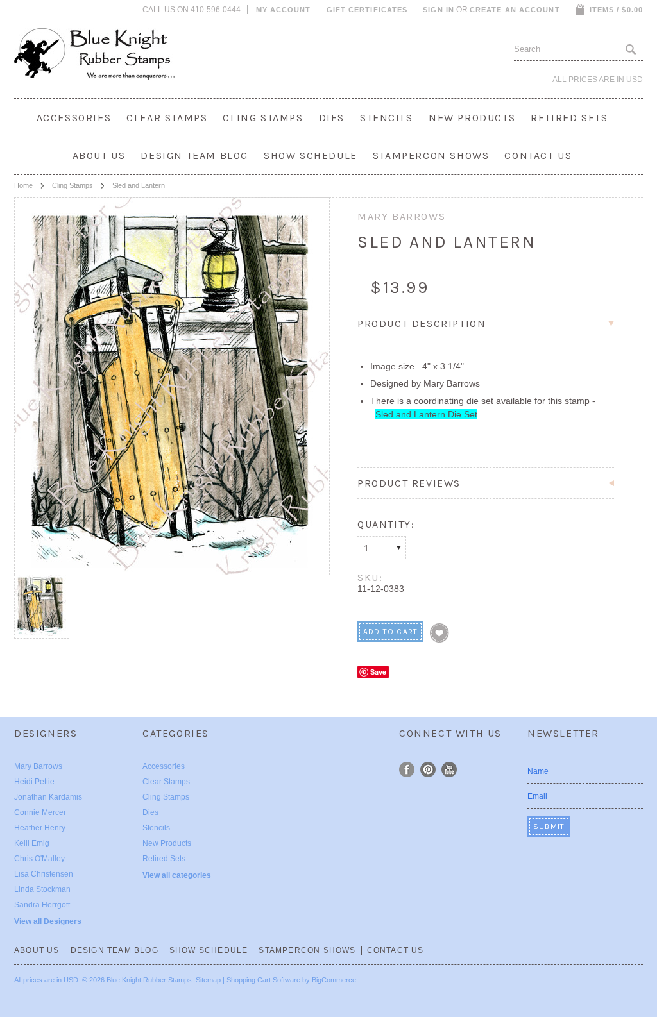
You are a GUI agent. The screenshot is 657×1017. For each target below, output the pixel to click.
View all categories (176, 875)
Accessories (74, 118)
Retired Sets (569, 118)
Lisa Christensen (43, 874)
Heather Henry (39, 827)
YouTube (449, 770)
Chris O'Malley (39, 858)
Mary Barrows (38, 766)
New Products (472, 118)
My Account (283, 9)
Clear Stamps (166, 118)
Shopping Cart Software (263, 980)
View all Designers (47, 921)
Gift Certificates (367, 9)
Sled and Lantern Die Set (426, 414)
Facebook (407, 770)
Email (537, 796)
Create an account (515, 9)
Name (538, 771)
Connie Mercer (40, 812)
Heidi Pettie (34, 781)
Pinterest (428, 770)
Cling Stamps (263, 118)
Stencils (386, 118)
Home (23, 185)
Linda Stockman (42, 889)
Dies (332, 118)
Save (378, 672)
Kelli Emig (31, 843)
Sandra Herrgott (42, 904)
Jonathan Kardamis (48, 797)
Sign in (438, 9)
